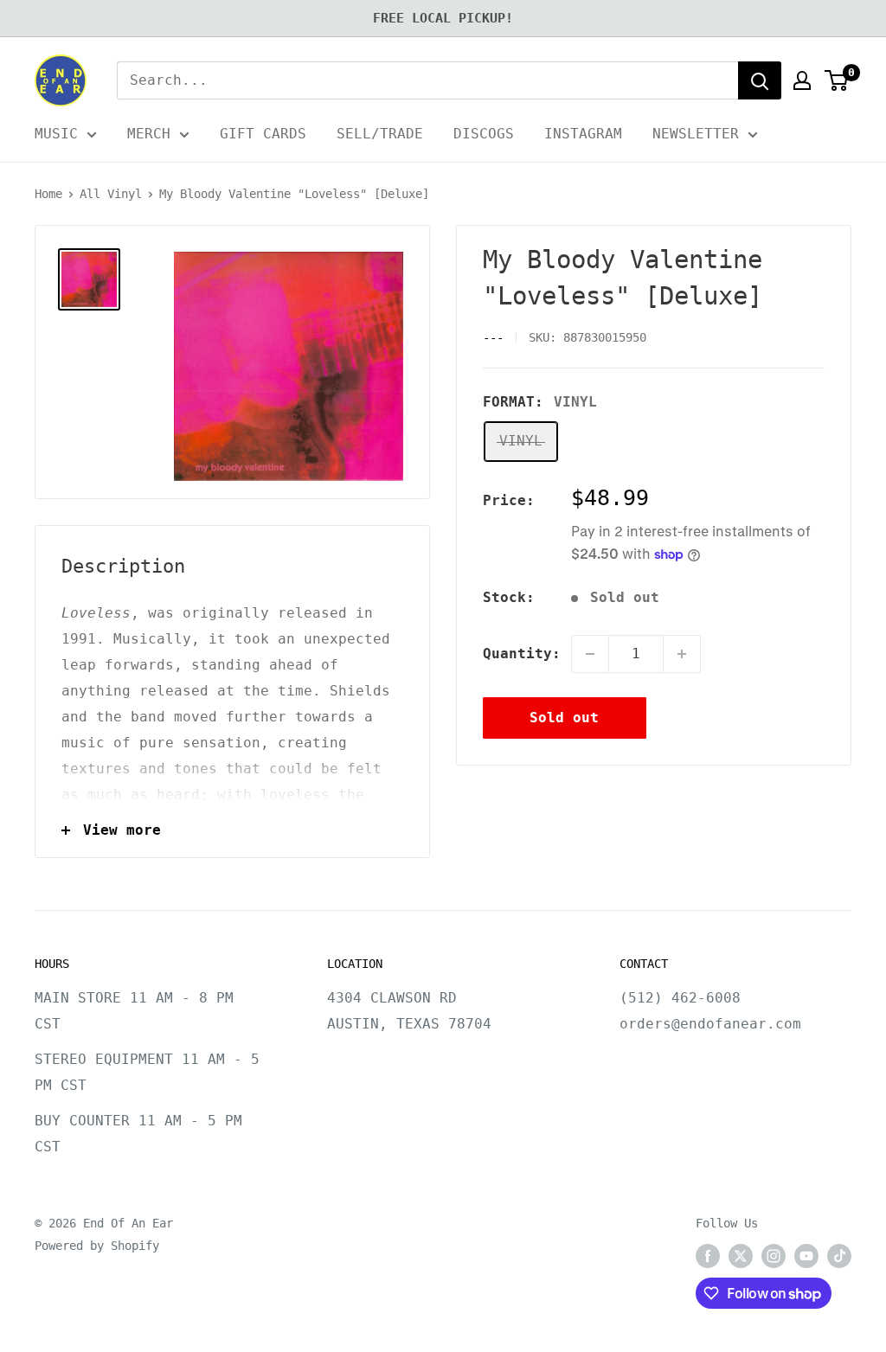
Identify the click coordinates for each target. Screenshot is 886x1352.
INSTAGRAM (583, 133)
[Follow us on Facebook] (708, 1256)
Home (48, 194)
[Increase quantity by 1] (682, 654)
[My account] (802, 80)
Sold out (564, 717)
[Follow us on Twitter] (741, 1256)
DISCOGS (483, 133)
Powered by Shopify (97, 1246)
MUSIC (56, 133)
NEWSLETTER (695, 133)
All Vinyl (111, 194)
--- (493, 337)
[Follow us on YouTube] (806, 1256)
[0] (837, 80)
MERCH (148, 133)
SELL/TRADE (380, 133)
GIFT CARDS (263, 133)
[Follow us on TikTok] (839, 1256)
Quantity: (522, 653)
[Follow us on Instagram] (773, 1256)
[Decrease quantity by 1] (590, 654)
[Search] (759, 80)
